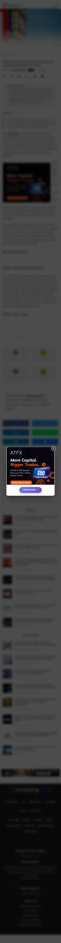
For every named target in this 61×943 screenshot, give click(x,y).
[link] (30, 467)
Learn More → (30, 490)
